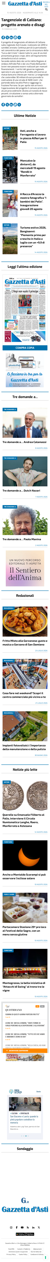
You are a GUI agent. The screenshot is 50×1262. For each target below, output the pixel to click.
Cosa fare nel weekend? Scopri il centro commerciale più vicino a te (24, 694)
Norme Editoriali (36, 1252)
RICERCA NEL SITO (46, 2)
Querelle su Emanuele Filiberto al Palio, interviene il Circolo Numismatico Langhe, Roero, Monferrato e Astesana (23, 820)
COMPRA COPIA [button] (25, 348)
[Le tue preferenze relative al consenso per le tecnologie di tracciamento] (45, 1257)
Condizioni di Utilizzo (37, 1254)
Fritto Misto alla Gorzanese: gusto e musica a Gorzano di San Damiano (25, 642)
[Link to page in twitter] (7, 37)
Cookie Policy (23, 1254)
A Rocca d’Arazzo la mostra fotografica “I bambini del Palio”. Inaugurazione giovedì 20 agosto (33, 201)
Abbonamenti (37, 1249)
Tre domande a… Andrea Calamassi (24, 441)
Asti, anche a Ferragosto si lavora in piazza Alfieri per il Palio (33, 136)
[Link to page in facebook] (3, 37)
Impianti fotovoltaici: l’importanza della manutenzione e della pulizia (24, 747)
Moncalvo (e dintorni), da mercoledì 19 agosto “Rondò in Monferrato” (32, 168)
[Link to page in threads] (19, 37)
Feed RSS (11, 1249)
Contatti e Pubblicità (24, 1249)
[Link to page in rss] (27, 1227)
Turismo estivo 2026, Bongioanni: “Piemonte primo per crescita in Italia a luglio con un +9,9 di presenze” (33, 237)
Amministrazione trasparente (18, 1252)
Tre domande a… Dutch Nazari (21, 490)
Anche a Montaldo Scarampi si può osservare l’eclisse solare (24, 876)
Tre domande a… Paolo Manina (22, 539)
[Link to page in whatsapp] (15, 37)
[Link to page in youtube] (22, 1227)
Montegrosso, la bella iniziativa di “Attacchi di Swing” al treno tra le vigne (24, 986)
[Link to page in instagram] (11, 1227)
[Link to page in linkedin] (11, 37)
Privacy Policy (11, 1254)
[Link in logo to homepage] (25, 1208)
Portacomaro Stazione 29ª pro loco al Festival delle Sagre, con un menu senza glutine (24, 930)
